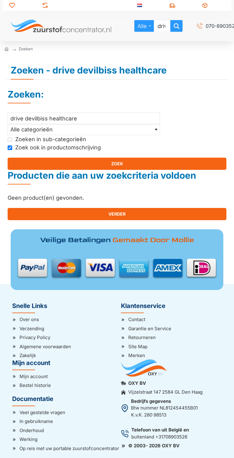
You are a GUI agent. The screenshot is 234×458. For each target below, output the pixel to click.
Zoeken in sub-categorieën (50, 139)
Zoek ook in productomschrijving (57, 147)
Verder (117, 213)
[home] (7, 49)
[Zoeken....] (176, 26)
